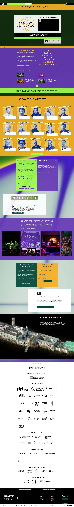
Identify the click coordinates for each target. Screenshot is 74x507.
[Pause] (39, 29)
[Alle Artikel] (37, 86)
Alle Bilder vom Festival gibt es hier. (41, 7)
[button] (49, 489)
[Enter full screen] (57, 29)
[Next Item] (69, 244)
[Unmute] (41, 29)
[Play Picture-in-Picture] (56, 29)
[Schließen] (72, 505)
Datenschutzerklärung (51, 505)
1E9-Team (41, 499)
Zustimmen (69, 505)
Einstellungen (64, 505)
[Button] (10, 117)
